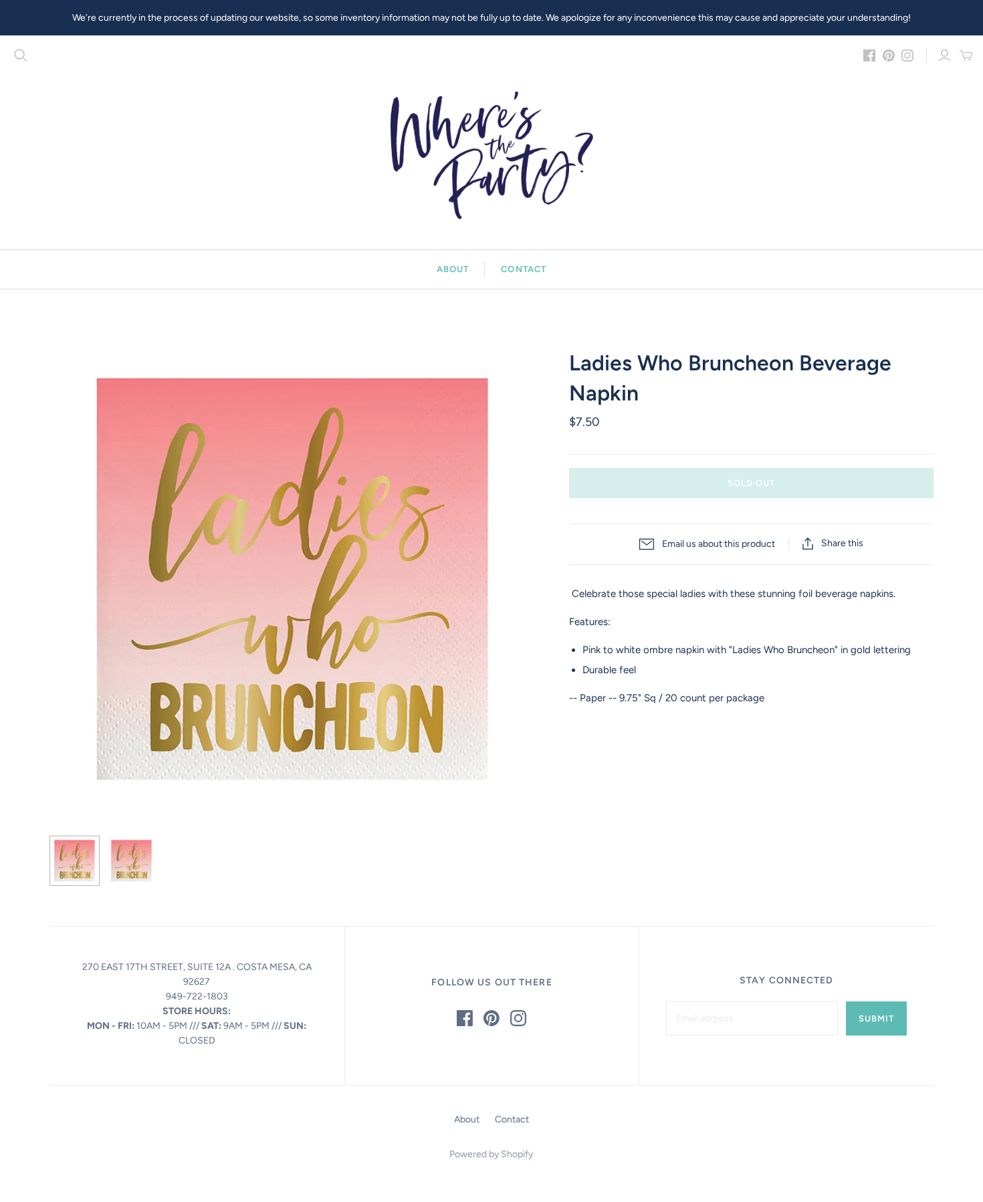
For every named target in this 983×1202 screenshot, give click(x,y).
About (453, 269)
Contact (523, 269)
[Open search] (20, 55)
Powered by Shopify (491, 1154)
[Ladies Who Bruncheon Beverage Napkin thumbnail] (74, 861)
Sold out (751, 483)
